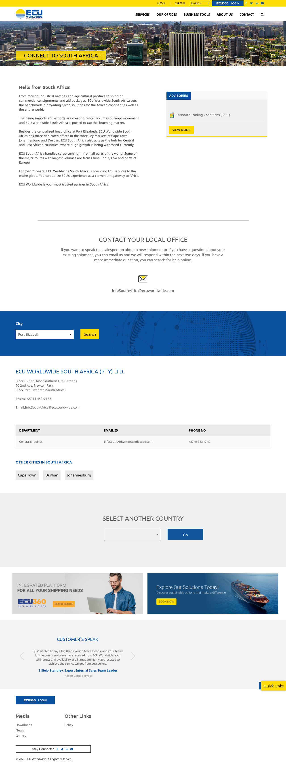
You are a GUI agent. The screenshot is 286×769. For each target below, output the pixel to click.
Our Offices (166, 14)
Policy (69, 725)
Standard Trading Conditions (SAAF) (203, 115)
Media (161, 3)
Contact (247, 14)
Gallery (21, 735)
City (19, 323)
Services (142, 14)
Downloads (24, 725)
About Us (225, 14)
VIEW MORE (181, 130)
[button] (22, 665)
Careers (180, 3)
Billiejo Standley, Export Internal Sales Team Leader (77, 670)
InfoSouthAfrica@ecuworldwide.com (143, 290)
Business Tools (197, 14)
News (20, 730)
